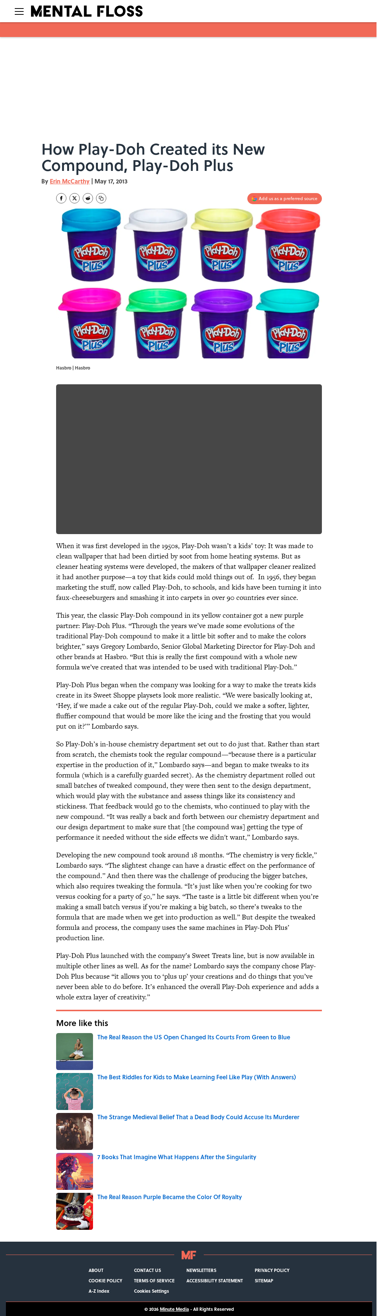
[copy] (101, 198)
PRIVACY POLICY (272, 1270)
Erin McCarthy (70, 181)
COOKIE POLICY (105, 1280)
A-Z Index (99, 1291)
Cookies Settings (151, 1291)
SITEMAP (264, 1280)
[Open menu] (19, 11)
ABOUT (96, 1270)
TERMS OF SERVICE (154, 1280)
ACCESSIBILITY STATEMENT (214, 1280)
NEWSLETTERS (201, 1270)
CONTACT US (147, 1270)
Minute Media (174, 1309)
